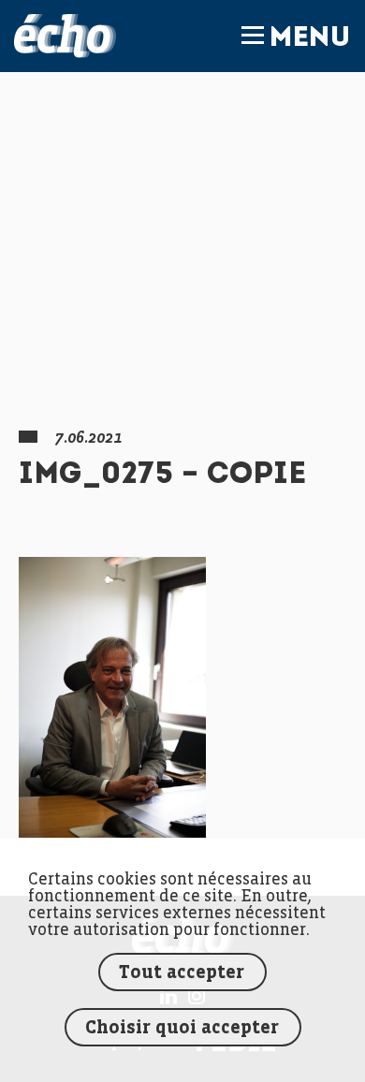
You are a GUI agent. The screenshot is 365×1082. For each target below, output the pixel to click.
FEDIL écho (65, 36)
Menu (310, 39)
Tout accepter (181, 973)
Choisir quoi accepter (182, 1028)
